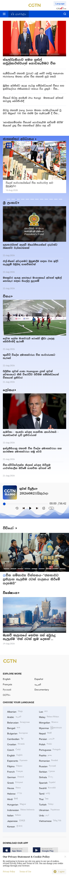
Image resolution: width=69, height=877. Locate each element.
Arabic (14, 716)
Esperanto (17, 760)
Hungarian (16, 804)
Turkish (46, 804)
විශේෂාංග (10, 593)
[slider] (4, 504)
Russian (47, 766)
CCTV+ (6, 694)
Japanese (16, 820)
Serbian (47, 771)
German (15, 777)
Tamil (44, 793)
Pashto (45, 755)
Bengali (13, 727)
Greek (15, 782)
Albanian (15, 711)
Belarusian (18, 722)
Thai (44, 799)
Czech (14, 749)
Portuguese (50, 749)
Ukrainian (49, 809)
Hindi (12, 799)
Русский (7, 689)
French (15, 771)
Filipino (14, 766)
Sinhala (46, 777)
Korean (14, 826)
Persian (47, 738)
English (7, 679)
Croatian (16, 744)
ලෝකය (8, 390)
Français (7, 684)
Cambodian (15, 738)
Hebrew (14, 793)
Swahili (47, 788)
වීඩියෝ (9, 528)
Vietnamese (50, 820)
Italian (14, 815)
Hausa (14, 788)
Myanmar (50, 727)
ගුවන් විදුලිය (27, 488)
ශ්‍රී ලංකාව (10, 203)
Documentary (41, 689)
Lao (43, 711)
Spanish (47, 782)
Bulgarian (17, 733)
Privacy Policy (9, 871)
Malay (49, 716)
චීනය (7, 296)
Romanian (48, 760)
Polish (45, 744)
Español (38, 679)
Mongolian (48, 722)
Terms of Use (25, 871)
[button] (6, 568)
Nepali (45, 733)
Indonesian (20, 809)
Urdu (44, 815)
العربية (37, 684)
